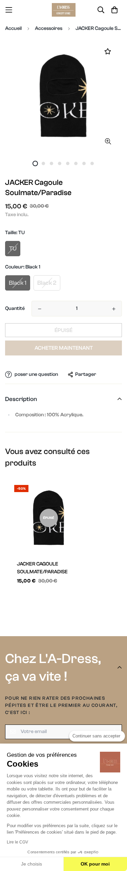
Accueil (13, 28)
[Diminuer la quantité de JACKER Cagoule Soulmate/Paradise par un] (39, 309)
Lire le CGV (17, 842)
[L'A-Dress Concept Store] (64, 10)
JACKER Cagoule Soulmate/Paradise (42, 568)
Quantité (15, 308)
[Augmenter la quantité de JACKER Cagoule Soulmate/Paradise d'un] (114, 309)
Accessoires (48, 28)
